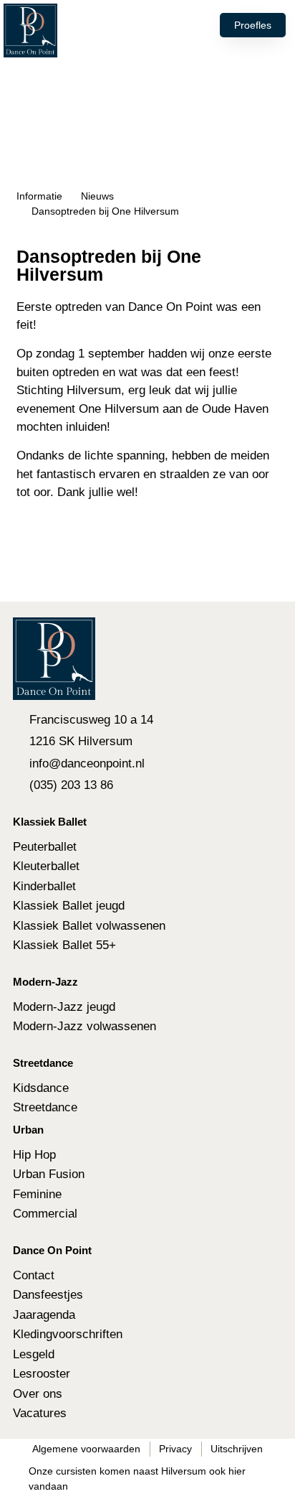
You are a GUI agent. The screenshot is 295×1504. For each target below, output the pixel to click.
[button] (144, 25)
